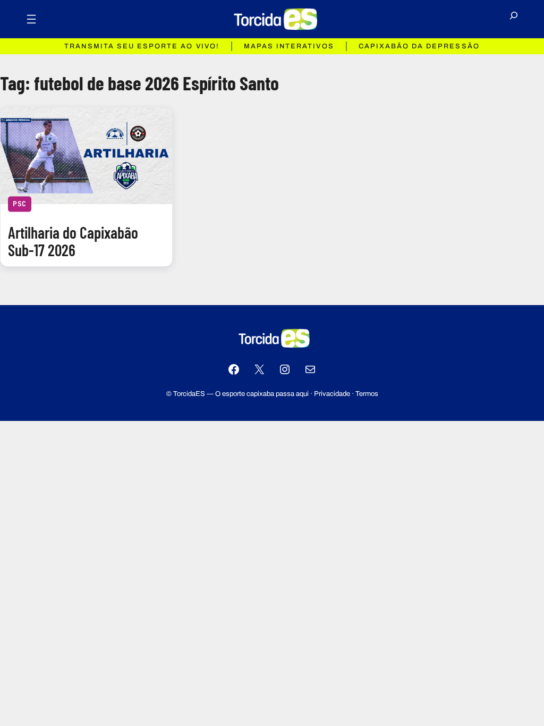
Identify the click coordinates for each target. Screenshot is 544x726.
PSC (20, 203)
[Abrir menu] (31, 19)
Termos (366, 394)
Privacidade (332, 394)
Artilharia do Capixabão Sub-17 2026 (73, 241)
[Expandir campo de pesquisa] (513, 19)
